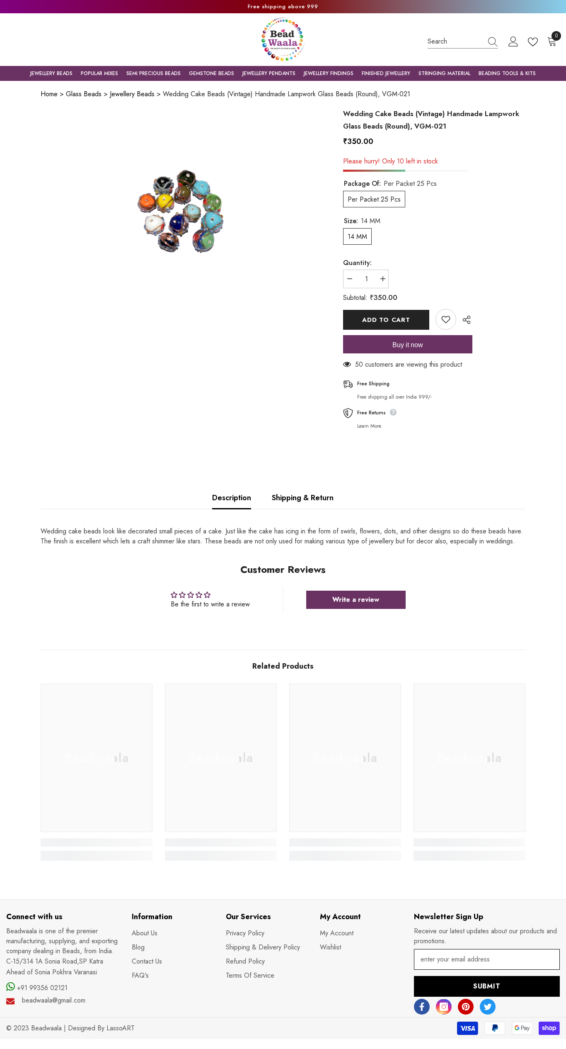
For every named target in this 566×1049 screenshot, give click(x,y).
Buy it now (407, 344)
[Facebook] (422, 1007)
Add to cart (386, 319)
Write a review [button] (355, 599)
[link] (96, 842)
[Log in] (513, 42)
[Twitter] (488, 1007)
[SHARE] (463, 320)
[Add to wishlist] (445, 319)
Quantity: (357, 263)
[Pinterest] (466, 1007)
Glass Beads (84, 94)
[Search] (463, 41)
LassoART (120, 1028)
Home (49, 94)
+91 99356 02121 (41, 988)
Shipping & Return (303, 497)
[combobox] (455, 41)
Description (231, 497)
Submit (487, 986)
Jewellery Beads (132, 94)
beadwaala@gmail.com (53, 1000)
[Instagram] (444, 1007)
